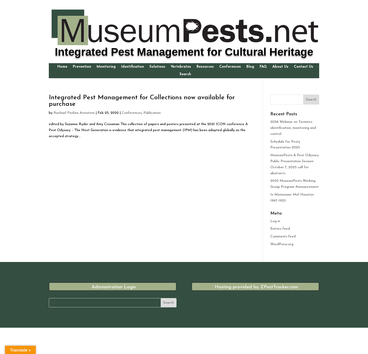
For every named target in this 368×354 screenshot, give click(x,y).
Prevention (82, 67)
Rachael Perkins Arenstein (74, 113)
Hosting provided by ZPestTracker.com (256, 287)
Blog (250, 67)
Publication (152, 113)
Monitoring (106, 67)
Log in (275, 221)
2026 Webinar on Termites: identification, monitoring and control (293, 128)
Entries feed (280, 229)
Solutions (157, 67)
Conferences (230, 67)
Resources (205, 67)
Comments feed (283, 236)
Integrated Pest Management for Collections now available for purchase (142, 101)
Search (185, 74)
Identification (132, 67)
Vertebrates (181, 67)
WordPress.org (281, 244)
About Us (280, 67)
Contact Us (303, 67)
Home (62, 67)
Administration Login (114, 287)
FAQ (263, 67)
